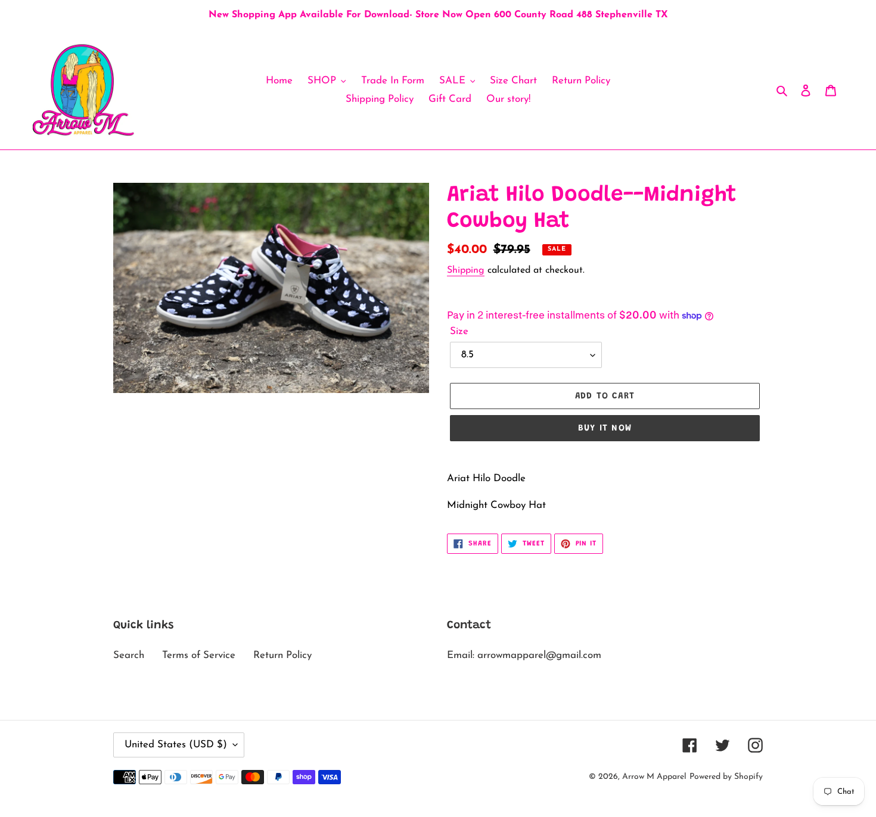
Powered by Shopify (726, 776)
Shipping (465, 270)
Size (459, 331)
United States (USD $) (176, 745)
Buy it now (605, 428)
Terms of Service (198, 655)
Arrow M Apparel (654, 776)
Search (128, 655)
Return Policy (282, 655)
